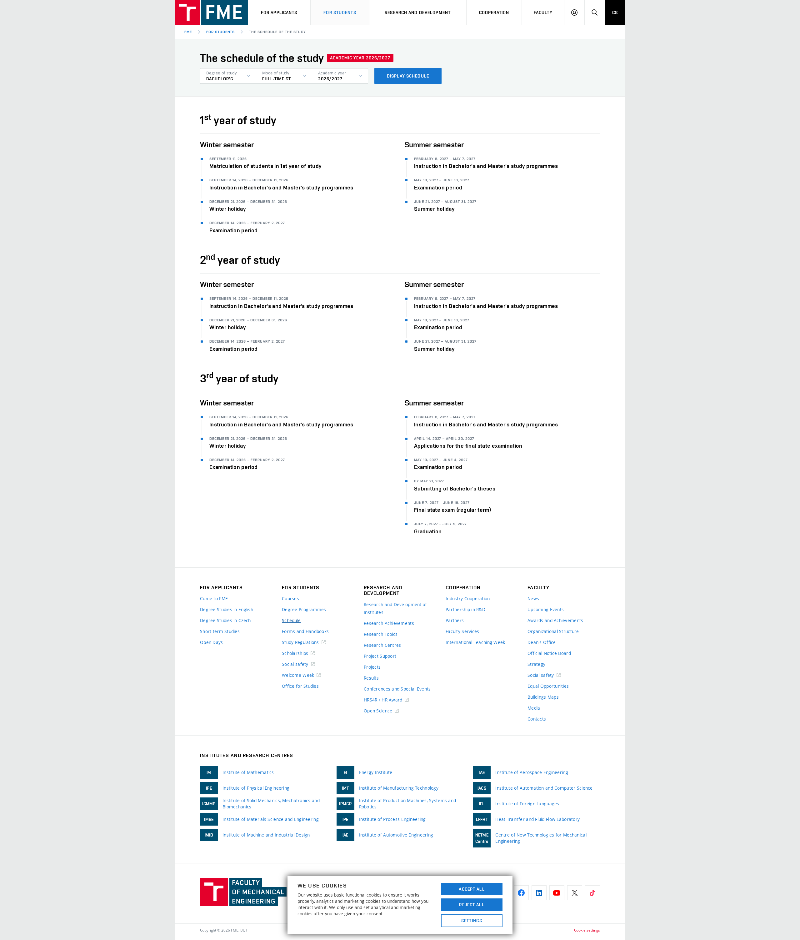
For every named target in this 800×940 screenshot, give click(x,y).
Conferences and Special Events (397, 689)
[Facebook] (521, 892)
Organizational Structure (553, 631)
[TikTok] (592, 892)
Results (371, 678)
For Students (220, 32)
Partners (455, 620)
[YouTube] (556, 892)
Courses (290, 598)
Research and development (418, 12)
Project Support (380, 656)
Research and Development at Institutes (395, 608)
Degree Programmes (304, 609)
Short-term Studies (220, 631)
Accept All (471, 889)
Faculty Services (462, 631)
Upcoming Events (546, 609)
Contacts (537, 719)
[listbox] (228, 76)
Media (534, 708)
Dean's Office (542, 642)
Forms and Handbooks (305, 631)
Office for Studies (300, 686)
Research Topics (381, 634)
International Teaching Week (475, 642)
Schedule (291, 620)
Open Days (211, 642)
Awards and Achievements (555, 620)
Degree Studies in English (226, 609)
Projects (372, 667)
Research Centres (382, 645)
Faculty (543, 12)
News (533, 598)
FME (188, 32)
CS (615, 12)
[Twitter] (574, 892)
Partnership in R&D (465, 609)
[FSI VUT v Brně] (211, 12)
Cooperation (494, 12)
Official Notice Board (549, 653)
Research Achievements (389, 623)
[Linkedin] (539, 892)
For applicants (279, 12)
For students (339, 12)
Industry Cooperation (468, 598)
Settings (471, 920)
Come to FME (214, 598)
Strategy (536, 664)
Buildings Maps (543, 697)
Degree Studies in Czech (225, 620)
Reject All (471, 904)
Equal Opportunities (548, 686)
